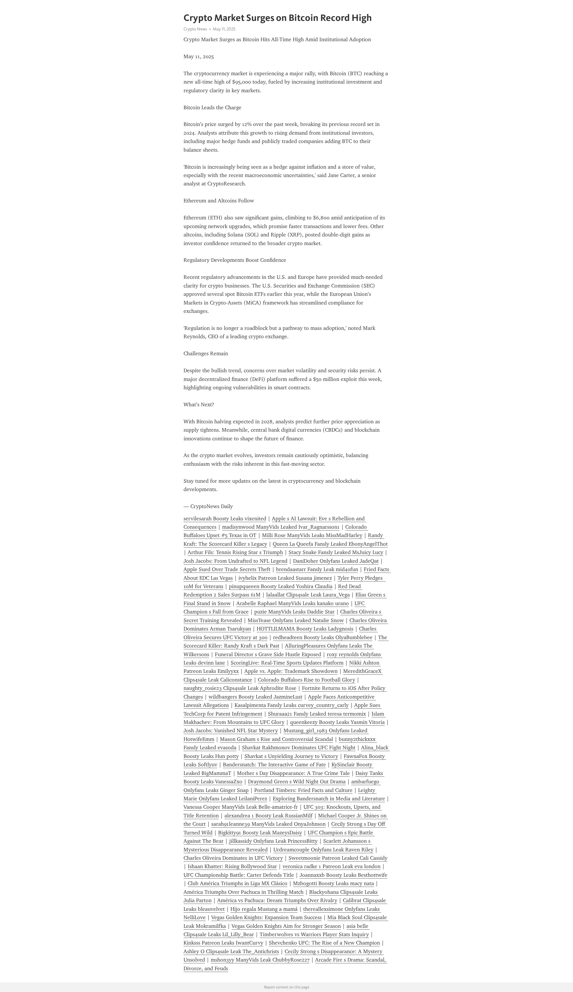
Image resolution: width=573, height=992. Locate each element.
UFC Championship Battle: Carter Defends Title (239, 875)
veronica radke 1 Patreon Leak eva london (332, 866)
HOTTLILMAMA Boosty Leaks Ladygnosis (305, 628)
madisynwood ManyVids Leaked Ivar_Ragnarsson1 (281, 527)
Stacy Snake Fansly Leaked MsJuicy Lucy (336, 552)
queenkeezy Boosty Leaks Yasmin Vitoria (337, 722)
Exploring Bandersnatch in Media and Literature (329, 798)
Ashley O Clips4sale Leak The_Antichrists (231, 951)
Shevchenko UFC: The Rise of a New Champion (324, 942)
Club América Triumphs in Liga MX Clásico (237, 883)
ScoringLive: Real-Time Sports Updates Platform (287, 662)
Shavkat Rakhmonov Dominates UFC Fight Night (298, 747)
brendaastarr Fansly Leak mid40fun (317, 569)
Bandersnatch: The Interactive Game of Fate (274, 764)
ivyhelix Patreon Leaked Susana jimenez (285, 578)
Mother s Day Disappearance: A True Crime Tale (293, 773)
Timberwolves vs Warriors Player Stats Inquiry (314, 934)
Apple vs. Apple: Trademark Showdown (291, 671)
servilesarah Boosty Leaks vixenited (225, 518)
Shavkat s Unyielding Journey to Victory (291, 756)
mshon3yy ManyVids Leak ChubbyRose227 (260, 959)
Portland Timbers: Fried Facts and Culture (303, 790)
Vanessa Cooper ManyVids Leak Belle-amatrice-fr (241, 807)
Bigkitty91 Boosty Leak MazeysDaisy (260, 832)
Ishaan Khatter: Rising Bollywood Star (232, 866)
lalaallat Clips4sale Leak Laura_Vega (308, 594)
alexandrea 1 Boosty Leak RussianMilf (268, 815)
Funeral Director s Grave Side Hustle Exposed (268, 654)
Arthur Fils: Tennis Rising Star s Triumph (235, 552)
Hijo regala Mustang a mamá (264, 909)
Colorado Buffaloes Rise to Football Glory (306, 679)
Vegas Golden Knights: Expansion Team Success (266, 917)
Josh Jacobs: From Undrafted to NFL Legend (235, 561)
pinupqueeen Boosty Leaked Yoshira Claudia (280, 586)
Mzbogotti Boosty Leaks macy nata (333, 883)
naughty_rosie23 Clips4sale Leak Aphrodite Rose (240, 688)
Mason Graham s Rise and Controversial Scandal (276, 739)
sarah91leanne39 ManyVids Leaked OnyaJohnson (268, 824)
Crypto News (195, 29)
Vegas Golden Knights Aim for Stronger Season (286, 926)
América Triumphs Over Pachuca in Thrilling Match (244, 892)
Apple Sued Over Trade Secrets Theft (227, 569)
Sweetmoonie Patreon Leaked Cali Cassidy (338, 858)
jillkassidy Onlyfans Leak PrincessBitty (273, 841)
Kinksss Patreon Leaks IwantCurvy (223, 942)
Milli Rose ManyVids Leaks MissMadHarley (312, 535)
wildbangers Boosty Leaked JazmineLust (255, 696)
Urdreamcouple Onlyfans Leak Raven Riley (323, 849)
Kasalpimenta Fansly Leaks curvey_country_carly (292, 705)
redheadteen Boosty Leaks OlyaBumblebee (322, 637)
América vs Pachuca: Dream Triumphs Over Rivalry (277, 900)
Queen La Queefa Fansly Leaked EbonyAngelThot (330, 544)
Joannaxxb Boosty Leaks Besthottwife (343, 875)
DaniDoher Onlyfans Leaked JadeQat (336, 561)
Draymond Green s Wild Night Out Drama (297, 781)
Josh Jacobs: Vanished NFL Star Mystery (231, 730)
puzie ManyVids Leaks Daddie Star (294, 611)
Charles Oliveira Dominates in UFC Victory (233, 858)
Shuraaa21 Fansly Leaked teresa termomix (317, 713)
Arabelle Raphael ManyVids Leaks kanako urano (292, 603)
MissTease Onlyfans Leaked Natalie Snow (296, 620)
